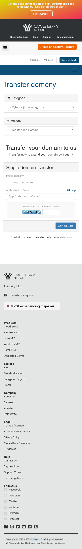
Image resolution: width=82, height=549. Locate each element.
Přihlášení (48, 59)
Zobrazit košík (69, 59)
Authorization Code (41, 190)
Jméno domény (15, 175)
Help (73, 190)
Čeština (34, 59)
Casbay (34, 539)
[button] (5, 47)
